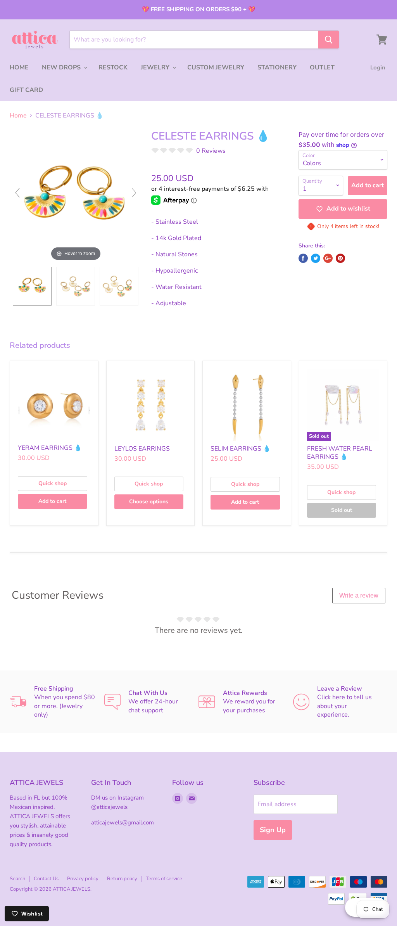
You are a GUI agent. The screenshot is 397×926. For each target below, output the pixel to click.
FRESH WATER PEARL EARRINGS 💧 (339, 452)
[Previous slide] (17, 192)
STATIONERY (277, 67)
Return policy (122, 878)
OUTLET (322, 67)
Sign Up (273, 829)
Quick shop (52, 483)
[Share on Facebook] (303, 258)
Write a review (358, 595)
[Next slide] (134, 192)
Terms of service (164, 878)
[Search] (328, 39)
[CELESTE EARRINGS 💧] (32, 286)
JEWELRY (156, 67)
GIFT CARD (26, 90)
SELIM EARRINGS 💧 (241, 448)
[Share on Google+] (328, 258)
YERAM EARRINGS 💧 (50, 448)
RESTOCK (113, 67)
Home (18, 115)
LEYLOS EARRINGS (142, 448)
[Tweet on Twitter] (315, 258)
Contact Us (46, 878)
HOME (19, 67)
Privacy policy (82, 878)
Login (377, 67)
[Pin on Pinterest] (340, 258)
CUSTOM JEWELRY (215, 67)
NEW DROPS (62, 67)
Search (17, 878)
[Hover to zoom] (76, 196)
